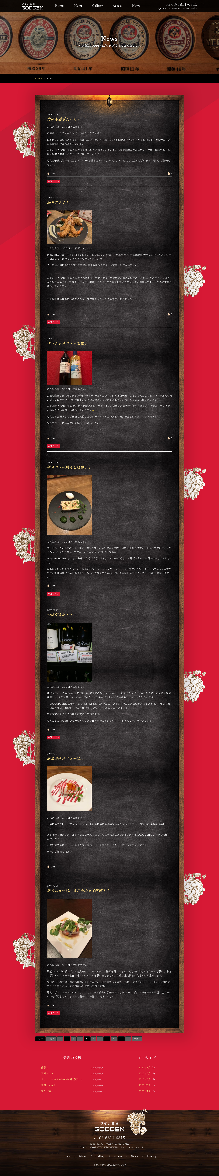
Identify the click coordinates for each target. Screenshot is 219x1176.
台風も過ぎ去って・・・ (67, 118)
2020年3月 (145, 1085)
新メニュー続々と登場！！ (69, 467)
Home (59, 6)
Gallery (97, 6)
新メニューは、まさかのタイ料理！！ (78, 890)
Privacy (152, 1156)
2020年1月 (145, 1091)
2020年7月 (145, 1073)
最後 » (137, 1038)
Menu (78, 6)
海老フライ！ (58, 202)
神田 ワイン (53, 181)
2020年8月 (145, 1067)
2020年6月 (145, 1079)
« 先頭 (51, 1038)
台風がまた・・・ (61, 614)
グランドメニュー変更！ (67, 343)
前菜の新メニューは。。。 (67, 758)
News (136, 6)
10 (114, 1038)
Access (117, 6)
